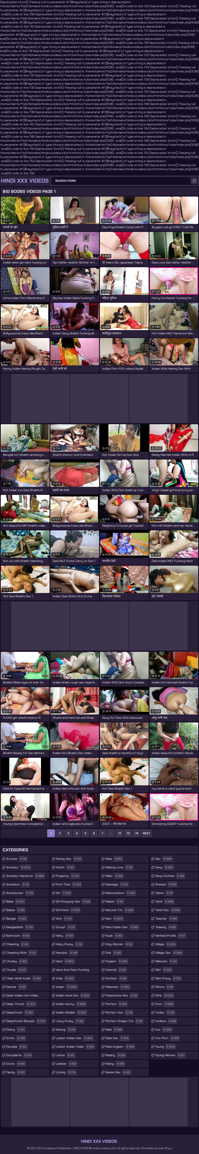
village (165, 944)
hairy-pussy (69, 944)
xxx (163, 1029)
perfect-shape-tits (124, 1021)
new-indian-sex (122, 927)
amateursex (19, 893)
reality (115, 1055)
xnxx (164, 1004)
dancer (16, 987)
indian (66, 987)
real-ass (117, 1038)
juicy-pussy (69, 1021)
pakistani (117, 987)
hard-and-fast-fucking (72, 971)
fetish (65, 867)
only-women (119, 944)
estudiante (18, 1055)
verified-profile (170, 936)
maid (114, 859)
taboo (164, 893)
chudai (16, 970)
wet (163, 970)
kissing (65, 1029)
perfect (116, 1004)
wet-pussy (168, 978)
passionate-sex (121, 995)
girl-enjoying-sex (73, 901)
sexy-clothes (169, 876)
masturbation (120, 893)
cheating (17, 944)
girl (63, 893)
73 (128, 833)
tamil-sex (167, 910)
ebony (15, 1029)
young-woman (169, 1055)
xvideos (165, 1021)
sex (163, 859)
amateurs (17, 884)
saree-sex (118, 1072)
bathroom (18, 936)
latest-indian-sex (74, 1038)
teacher (166, 918)
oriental (116, 970)
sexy (164, 867)
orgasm (116, 961)
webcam (166, 961)
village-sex (168, 953)
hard (65, 961)
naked (114, 901)
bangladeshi (19, 927)
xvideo (164, 1012)
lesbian (66, 1064)
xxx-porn (167, 1038)
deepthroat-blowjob (25, 1021)
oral (113, 953)
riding (115, 1064)
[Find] (194, 181)
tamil (164, 901)
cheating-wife (21, 953)
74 (136, 833)
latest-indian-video (75, 1047)
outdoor (116, 978)
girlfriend (67, 910)
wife (164, 995)
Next (146, 833)
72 (119, 833)
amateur (18, 867)
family (15, 1072)
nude (114, 936)
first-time (68, 884)
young (165, 1047)
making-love (119, 867)
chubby (16, 961)
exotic (15, 1064)
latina (65, 1055)
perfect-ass (119, 1012)
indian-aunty (71, 1004)
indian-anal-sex (72, 995)
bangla (16, 918)
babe (15, 901)
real (114, 1029)
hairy (64, 936)
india (65, 978)
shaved (165, 884)
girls (64, 918)
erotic (15, 1038)
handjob (66, 953)
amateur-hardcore (25, 876)
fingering (67, 876)
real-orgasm (120, 1047)
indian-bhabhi (71, 1012)
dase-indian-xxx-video (22, 996)
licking (66, 1072)
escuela (16, 1047)
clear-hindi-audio (23, 978)
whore (164, 987)
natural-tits (119, 910)
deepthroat (19, 1012)
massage (117, 884)
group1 (65, 927)
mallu (114, 876)
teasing (165, 927)
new (114, 918)
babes (15, 910)
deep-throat (20, 1004)
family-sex (68, 859)
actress (16, 859)
